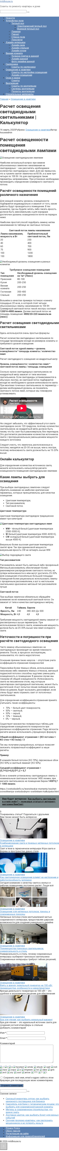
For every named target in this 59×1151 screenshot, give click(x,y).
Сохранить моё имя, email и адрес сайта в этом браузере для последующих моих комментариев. (26, 1079)
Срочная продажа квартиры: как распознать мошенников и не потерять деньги (29, 1122)
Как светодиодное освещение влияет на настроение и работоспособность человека (29, 878)
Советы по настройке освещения (29, 72)
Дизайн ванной (19, 58)
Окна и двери (13, 77)
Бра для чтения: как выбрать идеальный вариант (26, 1019)
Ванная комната (14, 53)
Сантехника (12, 64)
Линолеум (16, 39)
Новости (10, 18)
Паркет (15, 34)
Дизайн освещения (21, 75)
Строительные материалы (20, 94)
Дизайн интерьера (15, 42)
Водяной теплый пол (28, 28)
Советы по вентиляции (23, 86)
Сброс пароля (13, 1131)
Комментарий (7, 1043)
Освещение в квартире (18, 69)
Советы (15, 80)
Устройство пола (14, 20)
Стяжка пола (18, 37)
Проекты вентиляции (23, 91)
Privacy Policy (13, 1128)
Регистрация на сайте (17, 1133)
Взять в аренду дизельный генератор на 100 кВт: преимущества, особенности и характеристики (26, 986)
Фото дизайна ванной (23, 61)
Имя (3, 1032)
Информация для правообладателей (25, 1136)
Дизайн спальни (20, 48)
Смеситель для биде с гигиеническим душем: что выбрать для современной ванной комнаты (32, 1105)
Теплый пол (17, 23)
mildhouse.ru (6, 1)
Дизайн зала (18, 45)
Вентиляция (12, 83)
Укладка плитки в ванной (25, 56)
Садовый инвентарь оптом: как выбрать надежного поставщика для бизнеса (27, 1100)
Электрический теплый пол (32, 26)
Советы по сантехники (23, 67)
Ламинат (16, 31)
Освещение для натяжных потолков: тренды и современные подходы (25, 913)
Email (3, 1038)
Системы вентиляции (22, 88)
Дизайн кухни (18, 50)
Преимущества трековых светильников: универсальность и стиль (22, 950)
